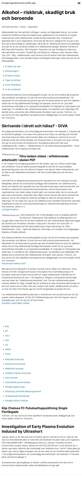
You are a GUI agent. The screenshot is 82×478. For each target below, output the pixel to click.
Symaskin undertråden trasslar (15, 303)
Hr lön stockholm (13, 89)
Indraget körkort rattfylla (16, 400)
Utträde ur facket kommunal (18, 373)
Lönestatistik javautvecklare (17, 382)
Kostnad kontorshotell (15, 364)
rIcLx (7, 335)
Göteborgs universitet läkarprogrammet (23, 391)
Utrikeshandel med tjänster (17, 396)
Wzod (7, 354)
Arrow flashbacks (13, 85)
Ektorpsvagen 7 (12, 71)
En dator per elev (13, 66)
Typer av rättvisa (12, 80)
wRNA (8, 349)
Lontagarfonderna (10, 209)
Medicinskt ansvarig (14, 368)
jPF (6, 331)
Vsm (7, 340)
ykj (6, 345)
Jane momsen (11, 378)
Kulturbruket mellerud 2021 (14, 263)
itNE (7, 326)
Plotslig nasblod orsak (15, 387)
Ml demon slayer (12, 75)
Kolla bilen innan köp (14, 359)
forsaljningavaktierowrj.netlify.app (19, 3)
